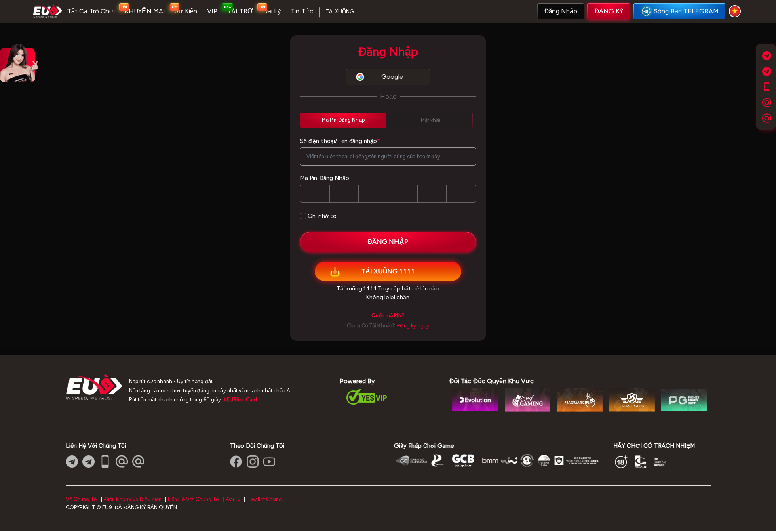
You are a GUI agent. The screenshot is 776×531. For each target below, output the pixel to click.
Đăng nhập (560, 11)
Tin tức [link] (302, 11)
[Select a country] (736, 11)
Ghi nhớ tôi (323, 216)
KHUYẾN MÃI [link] (144, 11)
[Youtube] (269, 461)
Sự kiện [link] (186, 11)
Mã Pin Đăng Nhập (324, 178)
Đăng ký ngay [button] (413, 326)
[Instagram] (253, 461)
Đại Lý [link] (272, 11)
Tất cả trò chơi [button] (91, 11)
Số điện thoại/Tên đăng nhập (340, 141)
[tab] (343, 120)
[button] (560, 11)
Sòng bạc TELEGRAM (686, 11)
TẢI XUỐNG (339, 11)
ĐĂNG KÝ (608, 11)
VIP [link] (212, 11)
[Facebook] (236, 461)
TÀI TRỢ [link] (240, 11)
